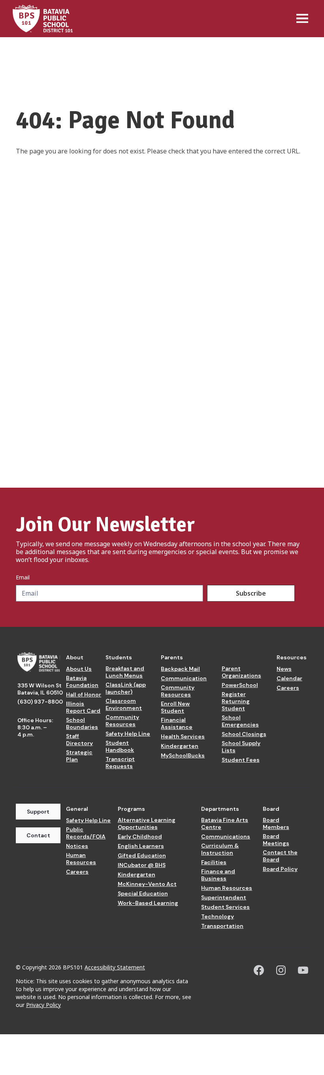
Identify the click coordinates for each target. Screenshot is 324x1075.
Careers (288, 687)
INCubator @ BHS (142, 865)
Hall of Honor (83, 694)
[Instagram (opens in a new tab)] (281, 970)
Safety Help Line (127, 733)
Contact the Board (280, 856)
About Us (79, 668)
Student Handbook (119, 746)
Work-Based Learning (148, 903)
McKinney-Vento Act (147, 884)
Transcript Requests (120, 762)
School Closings (244, 734)
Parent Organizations (241, 672)
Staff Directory (79, 739)
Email (23, 577)
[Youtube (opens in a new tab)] (303, 970)
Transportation (222, 925)
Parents (172, 657)
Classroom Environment (123, 704)
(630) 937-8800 (40, 701)
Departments (220, 808)
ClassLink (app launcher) (125, 688)
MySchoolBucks (183, 755)
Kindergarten (179, 745)
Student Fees (241, 759)
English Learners (141, 846)
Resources (292, 657)
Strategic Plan (79, 756)
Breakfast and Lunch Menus (124, 672)
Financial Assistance (176, 723)
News (284, 668)
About (74, 657)
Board (271, 808)
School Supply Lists (241, 747)
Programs (131, 808)
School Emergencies (240, 721)
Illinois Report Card (83, 707)
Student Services (225, 906)
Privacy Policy (43, 1005)
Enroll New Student (175, 707)
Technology (217, 916)
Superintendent (223, 897)
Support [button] (38, 811)
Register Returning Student (236, 701)
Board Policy (280, 868)
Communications (225, 836)
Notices (77, 846)
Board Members (276, 823)
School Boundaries (82, 723)
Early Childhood (140, 836)
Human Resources (81, 859)
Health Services (183, 736)
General (77, 808)
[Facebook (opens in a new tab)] (259, 970)
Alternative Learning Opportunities (146, 823)
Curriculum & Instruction (220, 849)
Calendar (289, 678)
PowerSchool (240, 685)
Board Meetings (276, 840)
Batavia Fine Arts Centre (224, 823)
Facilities (213, 862)
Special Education (143, 893)
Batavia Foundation (82, 681)
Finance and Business (218, 875)
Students (118, 657)
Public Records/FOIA (85, 833)
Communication (184, 678)
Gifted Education (142, 855)
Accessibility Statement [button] (115, 967)
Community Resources (122, 721)
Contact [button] (38, 835)
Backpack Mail (180, 668)
